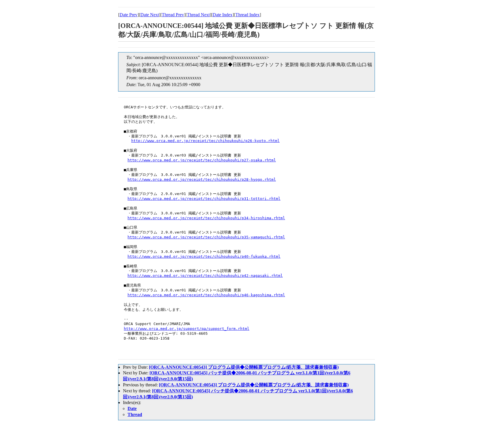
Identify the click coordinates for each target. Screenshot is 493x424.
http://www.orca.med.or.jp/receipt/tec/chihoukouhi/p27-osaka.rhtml (202, 160)
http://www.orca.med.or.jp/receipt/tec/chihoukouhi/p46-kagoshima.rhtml (206, 295)
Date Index (223, 14)
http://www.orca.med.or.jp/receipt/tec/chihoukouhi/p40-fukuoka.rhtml (204, 256)
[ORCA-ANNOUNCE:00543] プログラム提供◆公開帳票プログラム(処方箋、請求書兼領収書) (244, 367)
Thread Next (198, 14)
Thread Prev (173, 14)
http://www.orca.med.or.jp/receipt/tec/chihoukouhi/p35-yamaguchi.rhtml (206, 237)
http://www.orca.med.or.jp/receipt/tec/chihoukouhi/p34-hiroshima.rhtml (206, 218)
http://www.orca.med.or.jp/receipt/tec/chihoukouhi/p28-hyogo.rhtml (202, 179)
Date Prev (129, 14)
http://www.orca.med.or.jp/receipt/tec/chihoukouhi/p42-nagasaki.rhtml (205, 275)
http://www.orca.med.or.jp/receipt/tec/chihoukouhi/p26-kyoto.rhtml (205, 141)
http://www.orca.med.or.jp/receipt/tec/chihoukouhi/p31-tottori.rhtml (204, 198)
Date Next (149, 14)
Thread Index (247, 14)
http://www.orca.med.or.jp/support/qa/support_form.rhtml (186, 328)
